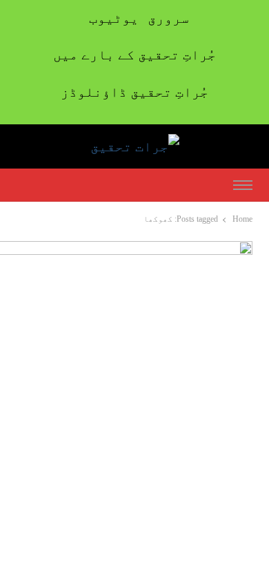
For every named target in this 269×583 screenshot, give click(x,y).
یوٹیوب (114, 18)
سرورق (168, 18)
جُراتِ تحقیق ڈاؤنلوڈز (134, 91)
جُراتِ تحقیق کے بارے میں (134, 54)
